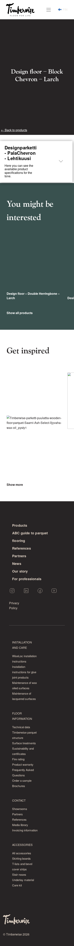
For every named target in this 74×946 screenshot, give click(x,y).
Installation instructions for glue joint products (24, 672)
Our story (20, 571)
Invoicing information (25, 830)
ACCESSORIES (22, 845)
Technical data (21, 727)
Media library (20, 825)
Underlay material (23, 880)
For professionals (26, 578)
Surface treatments (24, 743)
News (16, 563)
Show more (15, 485)
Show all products (20, 313)
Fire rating (18, 759)
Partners (19, 555)
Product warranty (22, 764)
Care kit (17, 885)
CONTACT (19, 800)
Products (19, 525)
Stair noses (19, 874)
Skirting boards (21, 858)
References (21, 548)
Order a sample (21, 780)
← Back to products (14, 130)
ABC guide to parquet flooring (30, 537)
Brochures (18, 786)
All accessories (21, 853)
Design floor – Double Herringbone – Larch (33, 295)
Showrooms (19, 809)
